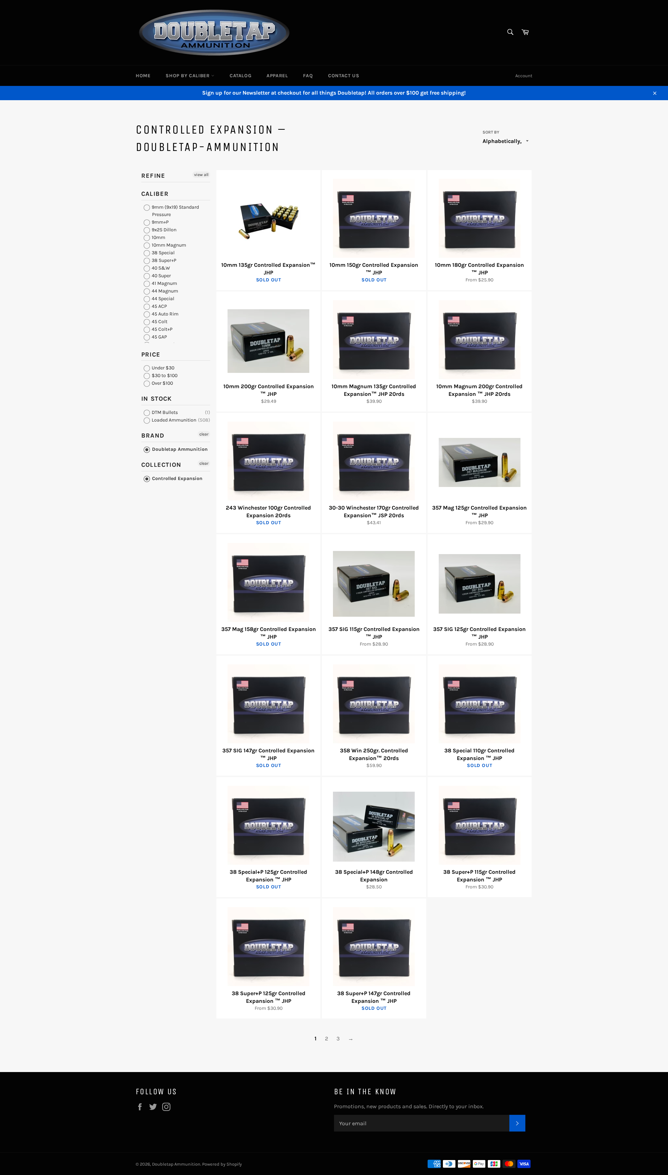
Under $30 (162, 368)
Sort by (491, 132)
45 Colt (159, 322)
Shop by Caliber (188, 76)
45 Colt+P (162, 329)
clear (203, 434)
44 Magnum (164, 291)
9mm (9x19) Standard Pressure (175, 210)
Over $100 (162, 383)
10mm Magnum (168, 245)
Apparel (277, 76)
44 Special (162, 299)
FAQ (308, 76)
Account (523, 75)
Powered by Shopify (222, 1164)
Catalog (240, 76)
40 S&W (160, 268)
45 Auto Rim (164, 314)
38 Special (163, 253)
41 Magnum (164, 283)
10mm (158, 237)
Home (143, 76)
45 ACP (159, 306)
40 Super (161, 276)
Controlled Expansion (176, 478)
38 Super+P (163, 260)
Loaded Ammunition (173, 420)
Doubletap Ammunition (179, 449)
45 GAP (159, 337)
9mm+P (160, 222)
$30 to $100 (164, 375)
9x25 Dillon (163, 230)
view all (201, 174)
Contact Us (343, 76)
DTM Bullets (164, 412)
